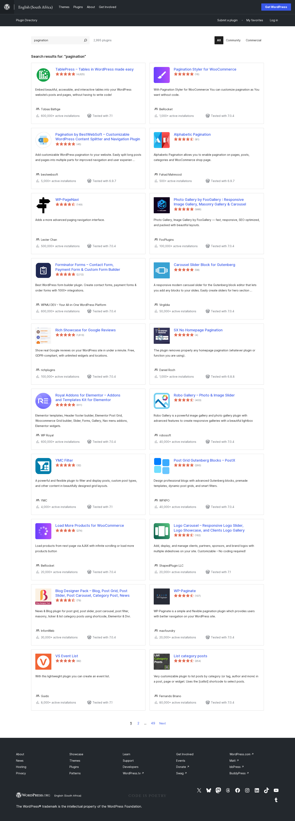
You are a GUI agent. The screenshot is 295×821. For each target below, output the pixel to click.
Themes (74, 760)
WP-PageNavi (67, 199)
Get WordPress (276, 7)
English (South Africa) (67, 795)
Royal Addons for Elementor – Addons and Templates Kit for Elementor (87, 397)
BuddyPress (239, 773)
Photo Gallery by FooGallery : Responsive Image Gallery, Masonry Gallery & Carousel (210, 201)
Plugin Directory (26, 20)
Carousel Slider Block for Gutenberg (204, 265)
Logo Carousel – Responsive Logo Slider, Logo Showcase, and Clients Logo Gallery (209, 527)
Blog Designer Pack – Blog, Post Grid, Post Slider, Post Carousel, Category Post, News (92, 593)
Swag (181, 773)
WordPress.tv (133, 773)
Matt (234, 760)
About (20, 754)
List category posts (190, 656)
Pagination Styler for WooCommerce (205, 69)
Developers (130, 766)
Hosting (21, 766)
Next (162, 723)
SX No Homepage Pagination (198, 330)
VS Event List (66, 656)
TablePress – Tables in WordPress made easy (94, 69)
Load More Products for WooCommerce (89, 525)
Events (180, 760)
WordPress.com (242, 754)
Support (128, 760)
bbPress (237, 766)
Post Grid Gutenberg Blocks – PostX (204, 460)
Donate (182, 766)
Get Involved (184, 754)
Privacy (21, 773)
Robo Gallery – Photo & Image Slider (204, 395)
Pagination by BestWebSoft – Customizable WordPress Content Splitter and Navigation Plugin (97, 136)
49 (153, 723)
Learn (126, 754)
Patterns (75, 773)
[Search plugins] (85, 40)
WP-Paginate (185, 591)
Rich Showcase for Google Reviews (85, 330)
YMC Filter (64, 460)
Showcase (76, 754)
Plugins (74, 766)
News (19, 760)
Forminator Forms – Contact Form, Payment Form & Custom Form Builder (87, 267)
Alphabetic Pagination (192, 134)
